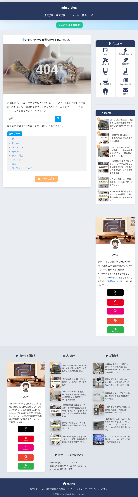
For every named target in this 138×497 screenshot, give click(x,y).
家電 (14, 164)
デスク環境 (17, 155)
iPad (14, 139)
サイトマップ (81, 489)
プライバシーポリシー (99, 489)
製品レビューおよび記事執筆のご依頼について (51, 489)
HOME (70, 483)
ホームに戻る (47, 178)
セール (15, 151)
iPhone (15, 143)
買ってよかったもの (22, 168)
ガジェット (17, 147)
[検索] (91, 15)
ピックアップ (18, 160)
